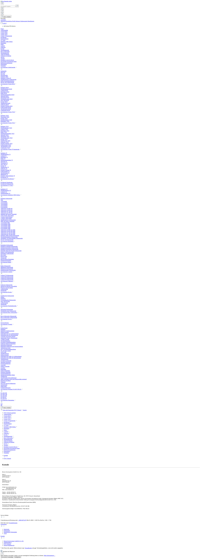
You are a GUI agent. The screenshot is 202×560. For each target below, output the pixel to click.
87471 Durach (7, 544)
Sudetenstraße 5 (8, 542)
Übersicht (3, 21)
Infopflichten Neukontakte (10, 532)
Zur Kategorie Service (6, 319)
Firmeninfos (4, 524)
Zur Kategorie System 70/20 (8, 112)
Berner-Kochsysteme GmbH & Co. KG (14, 541)
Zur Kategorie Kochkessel (7, 178)
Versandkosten (28, 548)
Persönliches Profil (10, 21)
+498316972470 (22, 520)
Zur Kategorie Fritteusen (7, 281)
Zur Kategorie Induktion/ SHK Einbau (10, 195)
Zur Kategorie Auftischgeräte (8, 67)
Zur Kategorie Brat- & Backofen (9, 312)
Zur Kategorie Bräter (6, 262)
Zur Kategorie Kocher (6, 292)
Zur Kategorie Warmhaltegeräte (9, 306)
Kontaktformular (13, 523)
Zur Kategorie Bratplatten (7, 241)
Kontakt (3, 536)
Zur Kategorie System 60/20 (8, 84)
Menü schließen (7, 16)
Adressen (17, 21)
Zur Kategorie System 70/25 (8, 123)
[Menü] (2, 3)
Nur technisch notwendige (7, 557)
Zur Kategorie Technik (6, 324)
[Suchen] (17, 6)
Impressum (6, 529)
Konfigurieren (18, 557)
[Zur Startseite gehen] (6, 1)
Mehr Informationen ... (49, 555)
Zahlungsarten (24, 21)
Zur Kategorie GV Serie (7, 185)
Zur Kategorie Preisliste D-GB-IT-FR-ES (11, 389)
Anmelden (3, 19)
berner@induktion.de (9, 545)
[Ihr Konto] (2, 13)
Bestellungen (31, 21)
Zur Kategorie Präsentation (7, 400)
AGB (5, 533)
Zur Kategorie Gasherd (6, 271)
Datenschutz (7, 530)
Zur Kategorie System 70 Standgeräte (10, 149)
